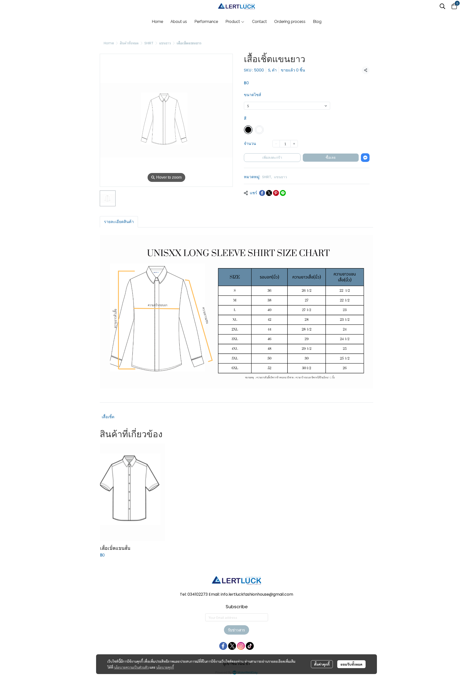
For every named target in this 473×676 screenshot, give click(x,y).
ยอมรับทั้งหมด (351, 664)
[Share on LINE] (283, 193)
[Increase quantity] (294, 143)
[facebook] (223, 646)
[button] (442, 6)
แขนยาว (165, 43)
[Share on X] (269, 193)
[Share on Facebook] (262, 193)
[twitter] (232, 646)
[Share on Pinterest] (276, 193)
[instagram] (241, 646)
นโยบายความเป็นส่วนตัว (131, 667)
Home (109, 43)
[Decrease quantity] (276, 143)
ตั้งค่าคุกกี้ (322, 664)
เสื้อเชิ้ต (108, 417)
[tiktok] (250, 646)
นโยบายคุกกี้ (165, 667)
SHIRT (148, 43)
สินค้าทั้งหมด (129, 43)
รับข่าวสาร (236, 629)
